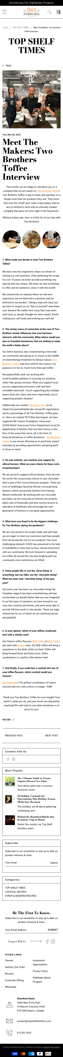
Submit (54, 862)
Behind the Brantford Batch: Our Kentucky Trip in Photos (35, 818)
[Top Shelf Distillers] (31, 11)
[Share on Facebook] (13, 719)
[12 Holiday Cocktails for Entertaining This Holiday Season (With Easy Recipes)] (10, 799)
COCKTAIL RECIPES (15, 891)
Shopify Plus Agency (52, 1047)
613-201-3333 (24, 1032)
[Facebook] (8, 759)
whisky (21, 645)
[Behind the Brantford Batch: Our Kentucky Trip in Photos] (10, 820)
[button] (4, 12)
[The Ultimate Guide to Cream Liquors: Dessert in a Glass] (10, 781)
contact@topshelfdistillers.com (34, 1021)
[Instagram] (13, 759)
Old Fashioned (10, 682)
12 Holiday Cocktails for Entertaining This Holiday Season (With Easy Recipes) (36, 799)
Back (8, 65)
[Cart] (59, 12)
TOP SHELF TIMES (21, 27)
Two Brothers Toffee (48, 191)
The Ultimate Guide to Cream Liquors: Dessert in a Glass (33, 780)
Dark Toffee (53, 641)
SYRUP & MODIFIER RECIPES (20, 895)
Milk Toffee (38, 641)
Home (5, 27)
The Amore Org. (37, 405)
